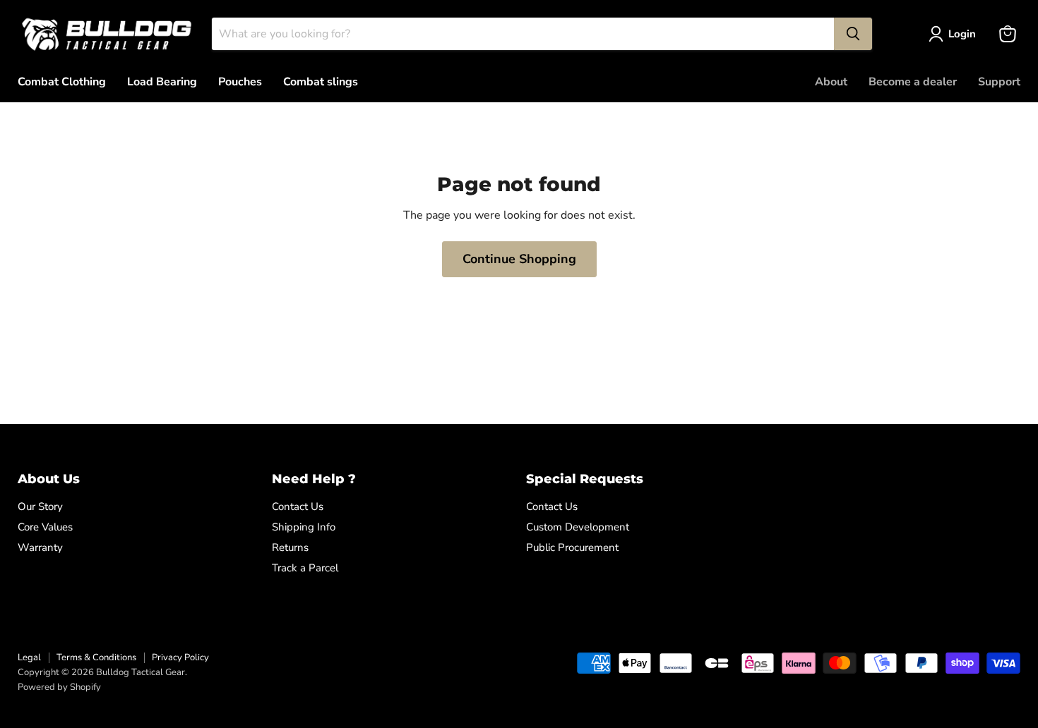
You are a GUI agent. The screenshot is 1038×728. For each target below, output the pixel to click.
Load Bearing (162, 82)
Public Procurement (572, 547)
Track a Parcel (305, 568)
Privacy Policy (180, 657)
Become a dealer (913, 82)
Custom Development (577, 527)
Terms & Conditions (96, 657)
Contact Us (297, 506)
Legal (29, 657)
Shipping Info (303, 527)
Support (999, 82)
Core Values (45, 527)
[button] (955, 33)
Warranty (40, 547)
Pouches (240, 82)
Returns (290, 547)
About (831, 82)
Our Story (40, 506)
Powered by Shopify (59, 687)
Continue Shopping (519, 258)
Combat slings (320, 82)
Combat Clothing (62, 82)
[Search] (853, 34)
